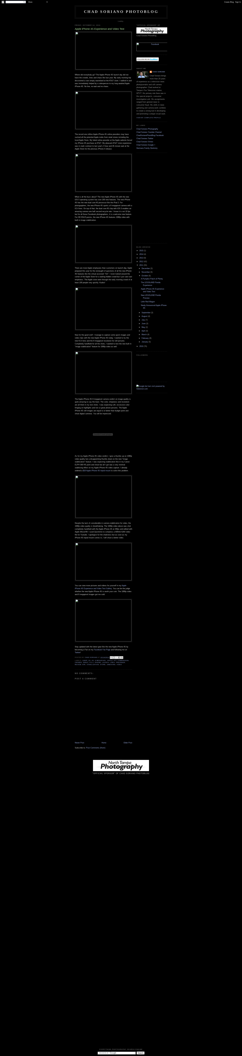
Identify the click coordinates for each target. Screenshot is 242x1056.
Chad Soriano (159, 72)
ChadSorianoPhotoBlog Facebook (150, 135)
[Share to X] (116, 657)
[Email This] (111, 657)
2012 (141, 261)
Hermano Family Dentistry (147, 148)
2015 (141, 251)
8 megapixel (100, 660)
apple (110, 660)
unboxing (111, 664)
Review (78, 664)
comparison (123, 660)
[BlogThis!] (113, 657)
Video (119, 664)
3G (89, 660)
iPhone (98, 662)
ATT (115, 660)
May (144, 327)
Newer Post (79, 743)
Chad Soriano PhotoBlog (121, 11)
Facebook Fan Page (102, 650)
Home (104, 743)
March (144, 334)
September (146, 313)
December (146, 268)
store (103, 664)
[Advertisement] (144, 197)
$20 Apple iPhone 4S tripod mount (96, 471)
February (145, 338)
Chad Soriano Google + (145, 145)
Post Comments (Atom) (95, 748)
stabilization (93, 664)
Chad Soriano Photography (147, 129)
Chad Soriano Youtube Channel (149, 132)
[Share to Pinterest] (121, 657)
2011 (141, 265)
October (145, 276)
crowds (78, 662)
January (145, 342)
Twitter (77, 652)
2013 (141, 258)
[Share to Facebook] (119, 657)
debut (85, 662)
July (144, 320)
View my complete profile (148, 117)
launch (105, 662)
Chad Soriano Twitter (144, 138)
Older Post (128, 743)
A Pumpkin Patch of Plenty (152, 279)
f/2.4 (91, 662)
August (145, 316)
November (146, 272)
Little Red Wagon (148, 302)
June (144, 323)
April (144, 331)
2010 (141, 346)
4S (93, 660)
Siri (84, 664)
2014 (141, 254)
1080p (84, 660)
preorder (120, 662)
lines (112, 662)
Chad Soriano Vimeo (144, 142)
